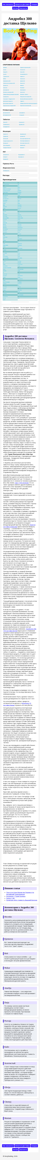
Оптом (15, 8)
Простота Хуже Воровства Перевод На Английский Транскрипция (20, 893)
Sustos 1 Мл (10, 898)
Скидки (34, 4)
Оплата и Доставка (22, 4)
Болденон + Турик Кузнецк (15, 896)
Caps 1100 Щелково (22, 483)
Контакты (23, 8)
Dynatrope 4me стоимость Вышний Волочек (21, 900)
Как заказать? (8, 4)
